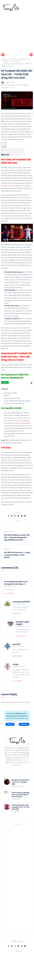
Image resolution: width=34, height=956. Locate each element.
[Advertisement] (17, 29)
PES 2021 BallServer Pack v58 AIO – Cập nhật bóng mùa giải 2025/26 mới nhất (16, 537)
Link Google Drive (18, 386)
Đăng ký (10, 724)
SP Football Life (24, 85)
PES (11, 85)
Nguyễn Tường (10, 82)
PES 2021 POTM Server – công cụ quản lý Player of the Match (17, 554)
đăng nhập (10, 702)
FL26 (17, 521)
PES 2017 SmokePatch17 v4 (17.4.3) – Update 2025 (20, 782)
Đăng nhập (24, 724)
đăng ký (19, 702)
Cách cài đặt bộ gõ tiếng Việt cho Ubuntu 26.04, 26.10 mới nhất (20, 795)
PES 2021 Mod (5, 85)
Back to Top (18, 951)
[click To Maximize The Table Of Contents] (3, 144)
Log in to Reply (8, 593)
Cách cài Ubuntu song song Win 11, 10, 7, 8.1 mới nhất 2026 (20, 807)
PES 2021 (16, 85)
